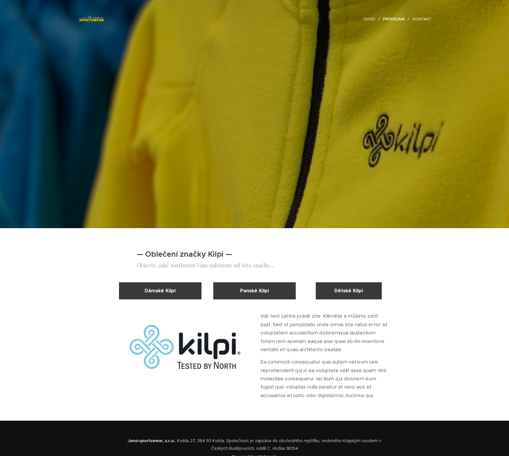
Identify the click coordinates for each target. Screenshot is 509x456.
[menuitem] (371, 19)
